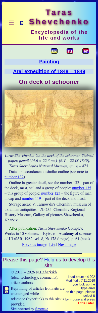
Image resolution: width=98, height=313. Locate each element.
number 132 (14, 176)
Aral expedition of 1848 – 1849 (49, 71)
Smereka (41, 309)
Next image (67, 244)
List (52, 244)
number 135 (81, 187)
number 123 (50, 193)
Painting (49, 61)
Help (49, 259)
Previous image (34, 244)
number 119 (31, 198)
